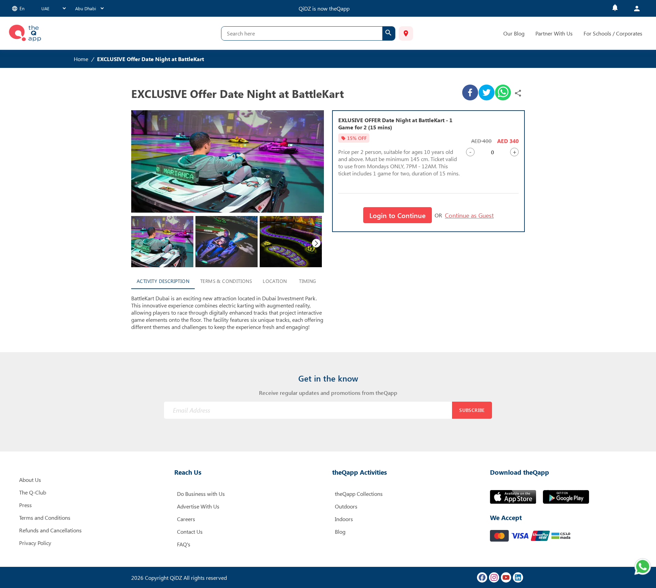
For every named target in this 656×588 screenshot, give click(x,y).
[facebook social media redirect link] (482, 577)
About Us (30, 479)
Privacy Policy (35, 542)
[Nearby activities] (406, 33)
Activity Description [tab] (163, 281)
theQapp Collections (359, 493)
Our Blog (513, 33)
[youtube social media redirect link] (506, 577)
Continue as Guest (469, 215)
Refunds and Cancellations (50, 530)
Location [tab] (275, 281)
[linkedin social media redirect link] (518, 577)
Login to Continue (397, 215)
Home (81, 58)
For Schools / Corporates (613, 33)
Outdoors (346, 506)
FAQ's (183, 544)
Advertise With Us (198, 506)
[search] (388, 33)
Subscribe (472, 410)
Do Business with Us (201, 493)
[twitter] (486, 93)
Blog (340, 531)
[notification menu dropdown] (615, 8)
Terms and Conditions (44, 517)
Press (25, 504)
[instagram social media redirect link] (494, 577)
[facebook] (470, 93)
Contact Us (190, 531)
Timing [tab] (307, 281)
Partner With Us (554, 33)
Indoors (344, 518)
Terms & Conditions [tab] (226, 281)
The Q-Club (32, 492)
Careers (186, 518)
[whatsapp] (503, 93)
